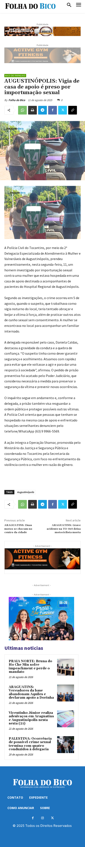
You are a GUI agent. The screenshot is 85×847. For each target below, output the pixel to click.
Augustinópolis (25, 492)
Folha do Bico (16, 100)
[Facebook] (52, 110)
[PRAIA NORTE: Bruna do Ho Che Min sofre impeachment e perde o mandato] (65, 667)
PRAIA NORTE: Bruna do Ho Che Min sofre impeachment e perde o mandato (30, 666)
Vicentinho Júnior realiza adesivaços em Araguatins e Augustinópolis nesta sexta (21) (31, 718)
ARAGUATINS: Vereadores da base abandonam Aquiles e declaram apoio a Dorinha (31, 692)
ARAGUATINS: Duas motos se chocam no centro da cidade (18, 529)
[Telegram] (42, 110)
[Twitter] (62, 110)
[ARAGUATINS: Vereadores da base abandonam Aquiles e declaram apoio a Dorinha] (65, 693)
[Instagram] (42, 818)
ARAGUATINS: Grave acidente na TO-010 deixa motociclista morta (64, 529)
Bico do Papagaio (15, 75)
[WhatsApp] (22, 110)
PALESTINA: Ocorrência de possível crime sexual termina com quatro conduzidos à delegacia (30, 744)
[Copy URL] (72, 110)
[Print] (32, 110)
